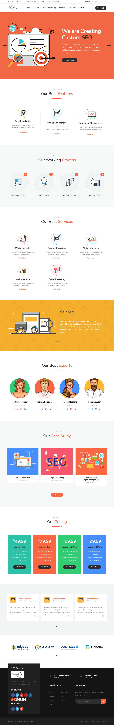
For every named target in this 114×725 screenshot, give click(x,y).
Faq (62, 705)
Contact (81, 8)
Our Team (52, 705)
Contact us (64, 693)
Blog (62, 697)
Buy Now (20, 567)
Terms (87, 721)
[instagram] (101, 2)
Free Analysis (69, 60)
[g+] (104, 2)
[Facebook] (98, 2)
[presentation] (5, 45)
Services (51, 697)
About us (51, 693)
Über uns (72, 8)
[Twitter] (95, 2)
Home (81, 721)
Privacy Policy (95, 721)
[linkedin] (91, 2)
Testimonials (64, 701)
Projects (51, 701)
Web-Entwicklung (49, 8)
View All (57, 495)
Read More (23, 132)
